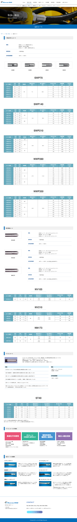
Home (24, 2)
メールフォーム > (35, 512)
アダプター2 (49, 5)
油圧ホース (24, 5)
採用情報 (52, 2)
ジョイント (58, 5)
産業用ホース (35, 5)
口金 (39, 5)
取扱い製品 (29, 2)
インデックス (19, 5)
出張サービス (41, 2)
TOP (2, 33)
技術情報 (35, 2)
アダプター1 (44, 5)
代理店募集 (58, 2)
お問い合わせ (65, 2)
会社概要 (47, 2)
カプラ (54, 5)
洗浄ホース (30, 5)
